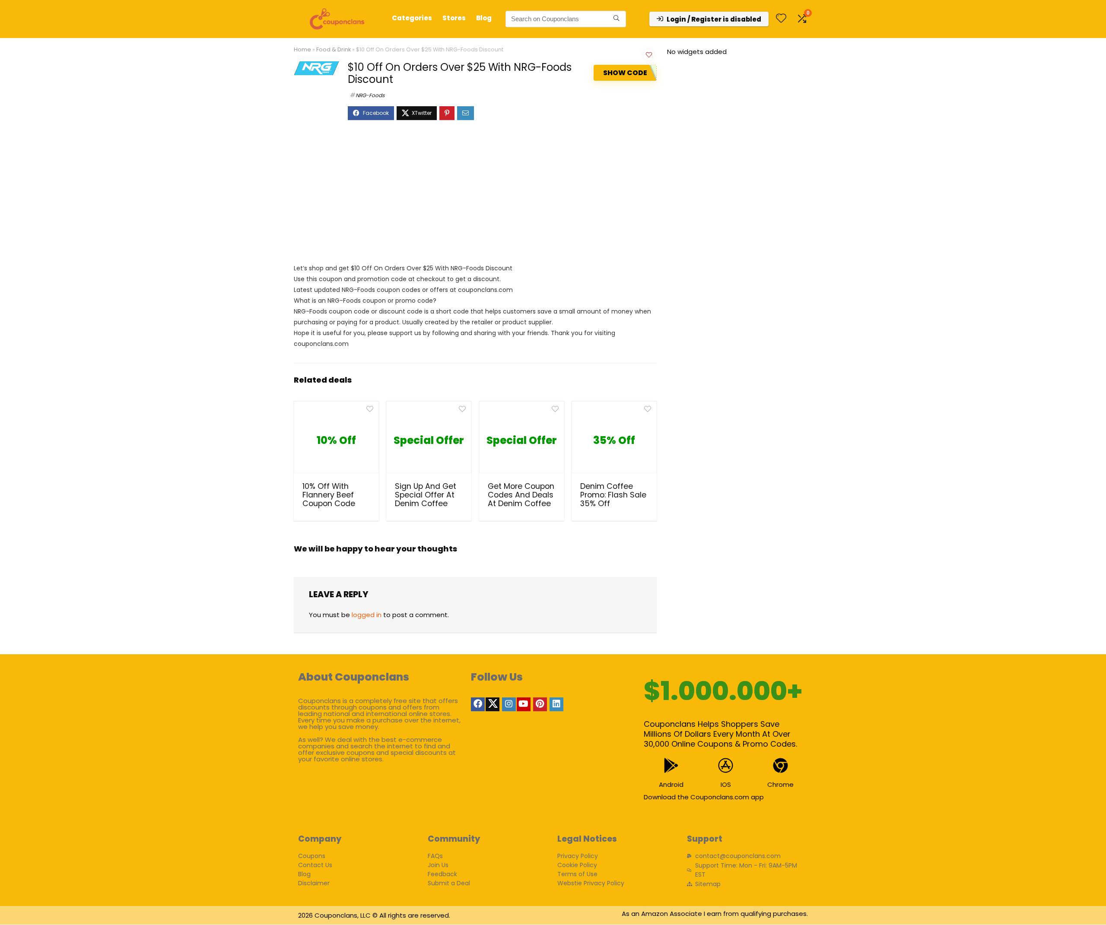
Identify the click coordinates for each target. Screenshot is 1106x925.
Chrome (780, 784)
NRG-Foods (370, 95)
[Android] (671, 765)
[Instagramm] (509, 704)
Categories (412, 17)
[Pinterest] (540, 704)
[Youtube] (524, 704)
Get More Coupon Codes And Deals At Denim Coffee (521, 495)
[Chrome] (780, 765)
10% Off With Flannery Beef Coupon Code (328, 495)
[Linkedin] (556, 704)
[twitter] (492, 704)
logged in (366, 614)
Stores (454, 17)
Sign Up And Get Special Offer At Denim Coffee (425, 495)
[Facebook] (478, 704)
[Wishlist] (781, 19)
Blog (484, 17)
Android (671, 784)
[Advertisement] (475, 196)
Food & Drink (333, 49)
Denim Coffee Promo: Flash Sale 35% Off (613, 495)
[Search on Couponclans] (616, 19)
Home (302, 49)
